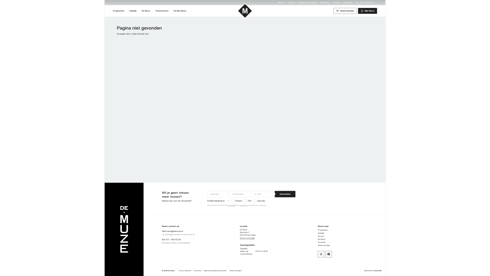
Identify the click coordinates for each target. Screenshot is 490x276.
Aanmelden (285, 194)
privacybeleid (232, 205)
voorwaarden (244, 205)
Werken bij (324, 2)
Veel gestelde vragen (308, 2)
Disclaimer (197, 271)
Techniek (291, 2)
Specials (261, 201)
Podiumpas (347, 2)
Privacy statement (185, 271)
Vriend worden (347, 11)
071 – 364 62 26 (366, 2)
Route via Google (247, 238)
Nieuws (281, 2)
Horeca (321, 236)
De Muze (321, 239)
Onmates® (377, 271)
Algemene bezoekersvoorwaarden (215, 271)
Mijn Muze (369, 11)
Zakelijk (321, 233)
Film (250, 201)
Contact (336, 2)
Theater (238, 201)
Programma (322, 230)
